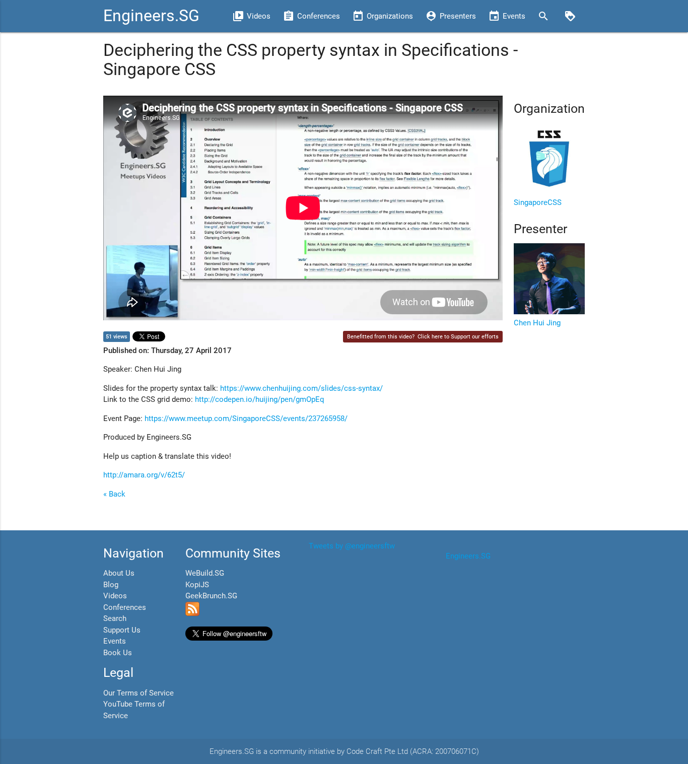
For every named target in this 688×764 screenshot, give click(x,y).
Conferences (124, 607)
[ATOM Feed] (192, 613)
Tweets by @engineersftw (352, 545)
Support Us (122, 630)
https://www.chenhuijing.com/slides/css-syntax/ (301, 388)
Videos (115, 595)
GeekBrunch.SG (211, 595)
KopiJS (197, 584)
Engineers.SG (151, 16)
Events (114, 641)
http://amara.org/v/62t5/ (144, 474)
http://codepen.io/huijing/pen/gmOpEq (259, 399)
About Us (118, 573)
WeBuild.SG (204, 573)
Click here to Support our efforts (458, 336)
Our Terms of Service (138, 693)
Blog (110, 584)
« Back (114, 494)
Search (114, 618)
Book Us (117, 652)
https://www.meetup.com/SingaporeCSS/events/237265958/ (246, 418)
